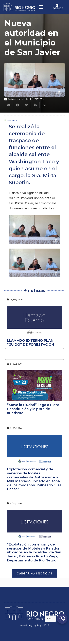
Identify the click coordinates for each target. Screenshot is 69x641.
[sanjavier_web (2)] (34, 263)
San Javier (12, 120)
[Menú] (41, 7)
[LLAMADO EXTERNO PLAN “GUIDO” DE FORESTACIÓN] (34, 321)
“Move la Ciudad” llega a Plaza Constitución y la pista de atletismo (33, 409)
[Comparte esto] (17, 105)
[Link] (19, 7)
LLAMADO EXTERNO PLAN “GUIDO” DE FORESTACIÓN (30, 343)
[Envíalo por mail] (8, 105)
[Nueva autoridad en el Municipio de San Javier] (34, 80)
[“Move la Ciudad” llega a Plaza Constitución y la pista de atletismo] (34, 385)
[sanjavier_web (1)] (34, 229)
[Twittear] (26, 105)
